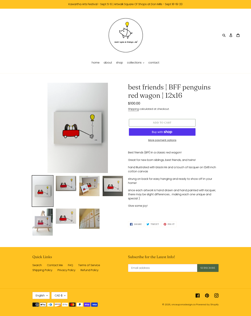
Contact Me (55, 265)
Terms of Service (89, 265)
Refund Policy (90, 270)
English (40, 295)
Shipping (133, 109)
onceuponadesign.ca (183, 304)
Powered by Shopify (207, 304)
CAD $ (58, 295)
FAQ (70, 265)
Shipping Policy (42, 270)
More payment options (162, 140)
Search (37, 265)
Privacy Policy (66, 270)
